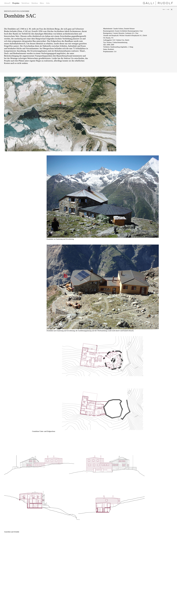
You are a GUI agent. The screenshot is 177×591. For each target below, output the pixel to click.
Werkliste (25, 3)
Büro (42, 3)
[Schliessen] (171, 9)
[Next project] (168, 9)
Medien (34, 3)
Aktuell (7, 3)
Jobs (48, 3)
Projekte (15, 3)
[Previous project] (164, 9)
